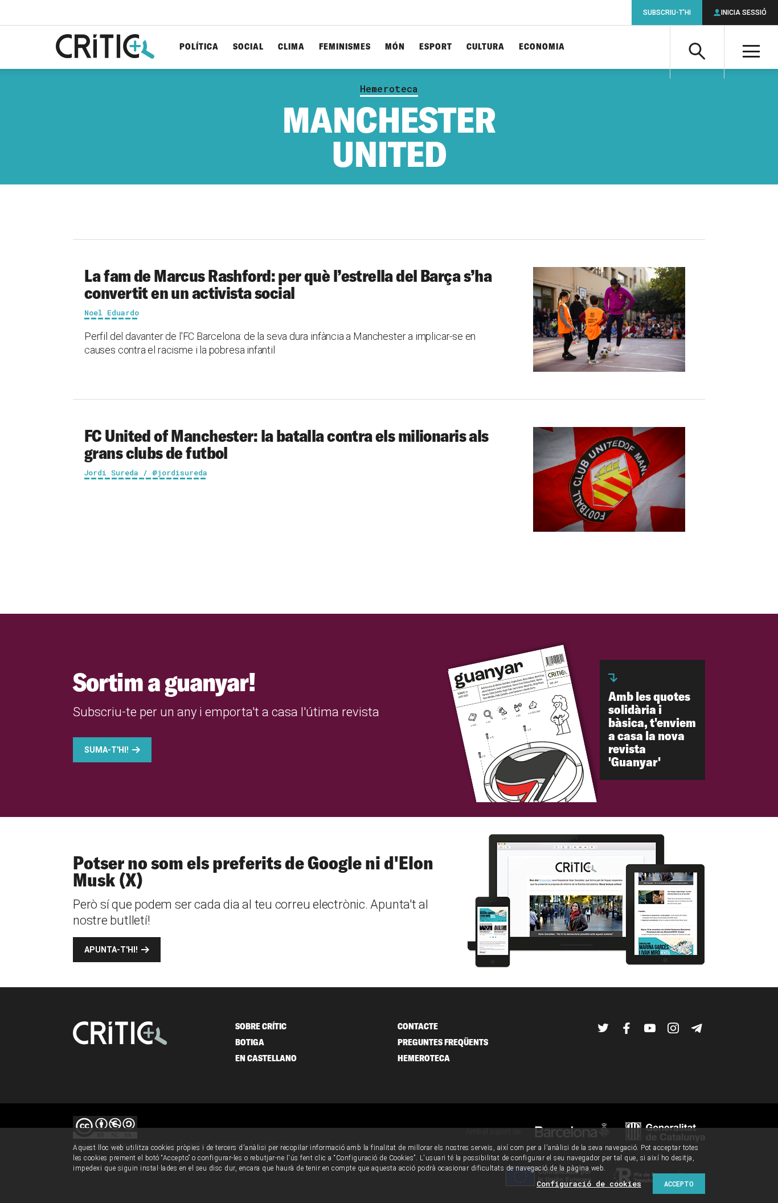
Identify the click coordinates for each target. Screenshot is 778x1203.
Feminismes (345, 47)
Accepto (679, 1183)
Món (395, 47)
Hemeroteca (389, 89)
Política (199, 47)
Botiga (249, 1042)
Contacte (418, 1026)
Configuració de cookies (589, 1183)
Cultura (485, 47)
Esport (435, 47)
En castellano (266, 1058)
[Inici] (120, 1034)
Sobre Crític (260, 1026)
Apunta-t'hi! (111, 949)
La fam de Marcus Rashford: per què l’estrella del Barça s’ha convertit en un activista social (288, 284)
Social (248, 47)
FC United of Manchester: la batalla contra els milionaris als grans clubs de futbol (286, 444)
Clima (291, 47)
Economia (542, 47)
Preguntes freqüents (443, 1042)
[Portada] (105, 47)
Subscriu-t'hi (667, 13)
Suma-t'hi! (106, 749)
